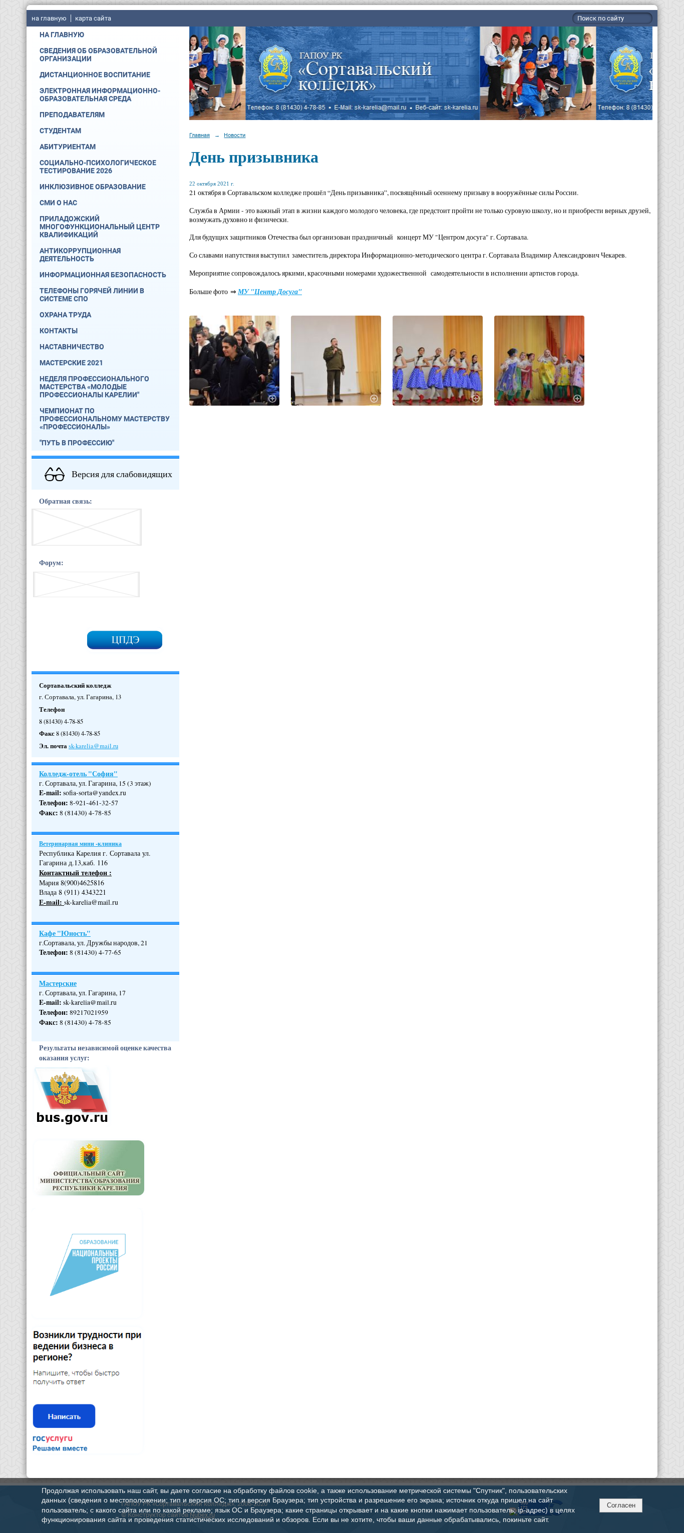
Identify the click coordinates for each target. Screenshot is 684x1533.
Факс (47, 813)
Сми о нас (58, 203)
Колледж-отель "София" (78, 774)
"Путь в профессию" (77, 443)
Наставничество (72, 347)
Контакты (59, 331)
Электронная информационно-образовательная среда (100, 95)
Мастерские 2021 (71, 363)
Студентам (60, 131)
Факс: (48, 1022)
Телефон (52, 803)
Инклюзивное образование (93, 187)
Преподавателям (72, 115)
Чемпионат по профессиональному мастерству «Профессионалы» (105, 419)
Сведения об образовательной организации (98, 55)
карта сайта (93, 18)
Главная (199, 135)
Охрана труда (65, 315)
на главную (49, 18)
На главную (62, 35)
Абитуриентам (68, 147)
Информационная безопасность (103, 275)
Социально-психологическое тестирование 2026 (98, 167)
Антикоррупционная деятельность (80, 255)
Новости (234, 135)
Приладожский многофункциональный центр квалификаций (100, 227)
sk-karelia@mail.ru (93, 746)
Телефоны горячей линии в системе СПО (92, 295)
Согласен (621, 1505)
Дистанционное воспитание (95, 75)
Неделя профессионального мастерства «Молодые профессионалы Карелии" (94, 387)
